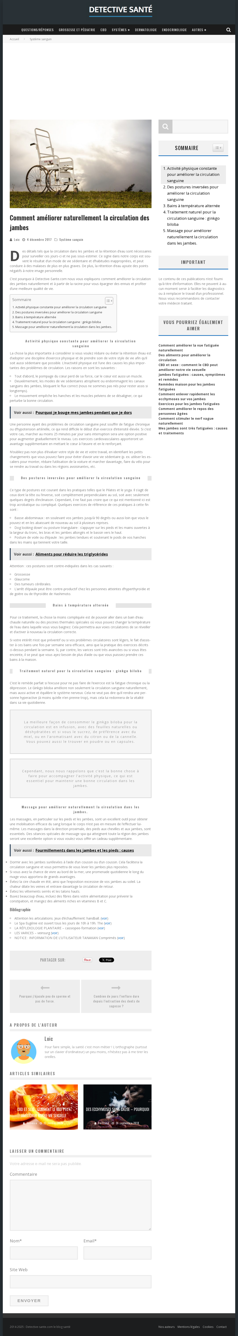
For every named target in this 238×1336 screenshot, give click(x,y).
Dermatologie (146, 29)
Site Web (19, 1269)
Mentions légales (189, 1327)
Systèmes (119, 29)
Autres (197, 29)
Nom (16, 1241)
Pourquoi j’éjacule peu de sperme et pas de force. (45, 998)
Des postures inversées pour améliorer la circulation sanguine (58, 312)
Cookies (208, 1327)
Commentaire (23, 1174)
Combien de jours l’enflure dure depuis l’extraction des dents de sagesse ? (116, 1001)
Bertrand (103, 1123)
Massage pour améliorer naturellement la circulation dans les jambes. (63, 327)
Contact (221, 1327)
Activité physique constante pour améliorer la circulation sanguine (61, 307)
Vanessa (32, 1123)
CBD (103, 29)
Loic (17, 239)
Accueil (14, 39)
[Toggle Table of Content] (107, 301)
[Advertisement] (119, 77)
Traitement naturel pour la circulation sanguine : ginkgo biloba (58, 322)
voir (104, 918)
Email (90, 1241)
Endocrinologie (174, 29)
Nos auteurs (167, 1327)
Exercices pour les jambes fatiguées (189, 404)
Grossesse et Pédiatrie (77, 29)
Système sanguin (71, 239)
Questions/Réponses (37, 29)
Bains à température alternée (35, 317)
